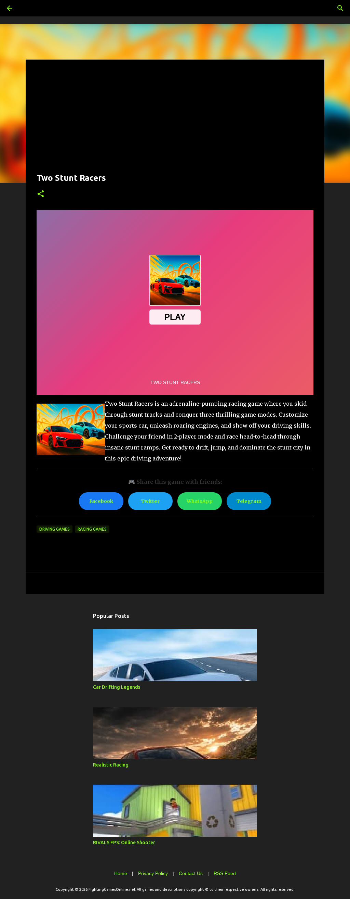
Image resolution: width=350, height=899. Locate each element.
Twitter (150, 501)
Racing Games (92, 529)
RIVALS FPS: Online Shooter (124, 842)
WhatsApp (200, 501)
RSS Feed (225, 873)
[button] (41, 194)
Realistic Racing (111, 765)
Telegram (249, 501)
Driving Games (54, 529)
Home (120, 873)
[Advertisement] (175, 118)
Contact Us (191, 873)
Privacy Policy (153, 873)
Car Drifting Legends (116, 687)
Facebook (101, 501)
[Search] (29, 8)
